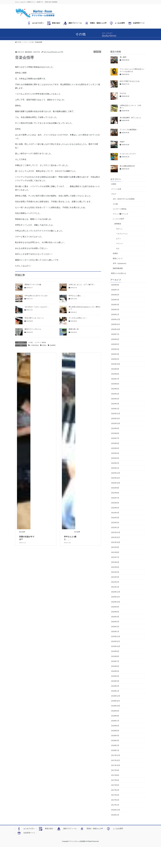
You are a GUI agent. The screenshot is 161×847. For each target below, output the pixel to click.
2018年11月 (115, 701)
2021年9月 (115, 547)
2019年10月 (115, 646)
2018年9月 (115, 711)
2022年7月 (115, 498)
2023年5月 (115, 448)
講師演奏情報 (118, 268)
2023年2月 (115, 463)
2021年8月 (115, 552)
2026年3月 (115, 305)
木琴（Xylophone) (119, 263)
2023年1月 (115, 468)
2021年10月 (115, 542)
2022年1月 (115, 527)
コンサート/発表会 (40, 342)
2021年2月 (115, 582)
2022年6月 (115, 503)
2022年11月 (115, 478)
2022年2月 (115, 522)
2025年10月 (115, 329)
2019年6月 (115, 666)
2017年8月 (115, 775)
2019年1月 (115, 691)
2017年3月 (115, 795)
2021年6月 (115, 562)
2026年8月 (115, 285)
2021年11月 (115, 537)
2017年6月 (115, 780)
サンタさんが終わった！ (78, 318)
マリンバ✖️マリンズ (120, 214)
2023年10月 (115, 423)
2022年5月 (115, 508)
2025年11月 (115, 324)
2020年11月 (115, 597)
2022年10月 (115, 483)
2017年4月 (115, 790)
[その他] (23, 441)
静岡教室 (117, 224)
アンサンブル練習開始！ (129, 130)
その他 (97, 52)
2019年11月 (115, 641)
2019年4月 (115, 676)
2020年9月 (115, 607)
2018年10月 (115, 706)
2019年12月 (115, 636)
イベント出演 (116, 189)
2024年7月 (115, 379)
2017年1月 (115, 805)
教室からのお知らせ (118, 273)
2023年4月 (115, 453)
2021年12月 (115, 532)
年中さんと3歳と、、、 (77, 296)
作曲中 (122, 142)
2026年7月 (115, 290)
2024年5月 (115, 389)
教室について (118, 258)
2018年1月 (115, 750)
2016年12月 (115, 810)
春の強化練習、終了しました (130, 118)
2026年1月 (115, 314)
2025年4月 (115, 349)
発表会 (44, 345)
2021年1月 (115, 587)
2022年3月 (115, 518)
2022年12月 (115, 473)
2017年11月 (115, 760)
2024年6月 (115, 384)
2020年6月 (115, 612)
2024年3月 (115, 399)
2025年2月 (115, 359)
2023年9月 (115, 428)
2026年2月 (115, 309)
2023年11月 (115, 418)
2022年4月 (115, 513)
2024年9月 (115, 369)
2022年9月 (115, 488)
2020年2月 (115, 627)
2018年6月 (115, 726)
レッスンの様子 (118, 219)
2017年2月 (115, 800)
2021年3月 (115, 577)
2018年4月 (115, 735)
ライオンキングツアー (128, 154)
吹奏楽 (115, 253)
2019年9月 (115, 651)
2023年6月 (115, 443)
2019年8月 (115, 656)
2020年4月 (115, 617)
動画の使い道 (74, 329)
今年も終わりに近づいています (36, 296)
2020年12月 (115, 592)
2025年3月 (115, 354)
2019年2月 (115, 686)
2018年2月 (115, 745)
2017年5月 (115, 785)
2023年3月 (115, 458)
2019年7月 (115, 661)
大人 (117, 248)
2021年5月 (115, 567)
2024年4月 (115, 394)
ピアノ (118, 238)
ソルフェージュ (122, 234)
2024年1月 (115, 409)
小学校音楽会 (34, 345)
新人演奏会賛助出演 (127, 166)
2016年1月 (115, 815)
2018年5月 (115, 731)
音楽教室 (53, 345)
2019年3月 (115, 681)
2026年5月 (115, 295)
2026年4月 (115, 300)
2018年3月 (115, 740)
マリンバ (119, 243)
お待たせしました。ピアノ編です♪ (81, 284)
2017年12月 (115, 755)
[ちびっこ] (68, 441)
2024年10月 (115, 364)
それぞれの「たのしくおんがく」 (37, 307)
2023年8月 (115, 433)
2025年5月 (115, 344)
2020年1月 (115, 631)
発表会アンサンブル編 (33, 284)
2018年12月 (115, 696)
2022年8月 (115, 493)
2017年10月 (115, 765)
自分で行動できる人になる (130, 81)
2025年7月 (115, 334)
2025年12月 (115, 319)
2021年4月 (115, 572)
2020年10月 (115, 602)
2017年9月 (115, 770)
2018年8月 (115, 716)
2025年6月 (115, 339)
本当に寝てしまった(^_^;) (34, 318)
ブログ (113, 194)
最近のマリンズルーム (33, 329)
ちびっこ (119, 229)
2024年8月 (115, 374)
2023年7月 (115, 438)
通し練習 (123, 57)
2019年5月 (115, 671)
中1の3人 (123, 93)
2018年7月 (115, 721)
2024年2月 (115, 404)
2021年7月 (115, 557)
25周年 (113, 184)
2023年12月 (115, 413)
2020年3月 (115, 622)
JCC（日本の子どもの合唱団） (124, 199)
